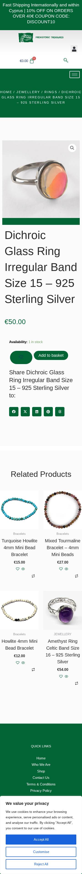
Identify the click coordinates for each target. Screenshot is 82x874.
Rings (50, 92)
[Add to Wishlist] (21, 357)
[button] (74, 49)
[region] (41, 835)
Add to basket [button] (16, 576)
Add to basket (51, 355)
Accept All (41, 839)
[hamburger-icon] (74, 74)
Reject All (41, 864)
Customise (41, 852)
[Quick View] (22, 569)
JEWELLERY (28, 92)
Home (6, 92)
